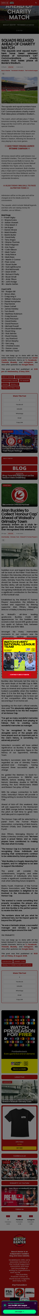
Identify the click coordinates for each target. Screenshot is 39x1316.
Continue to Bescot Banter (19, 675)
